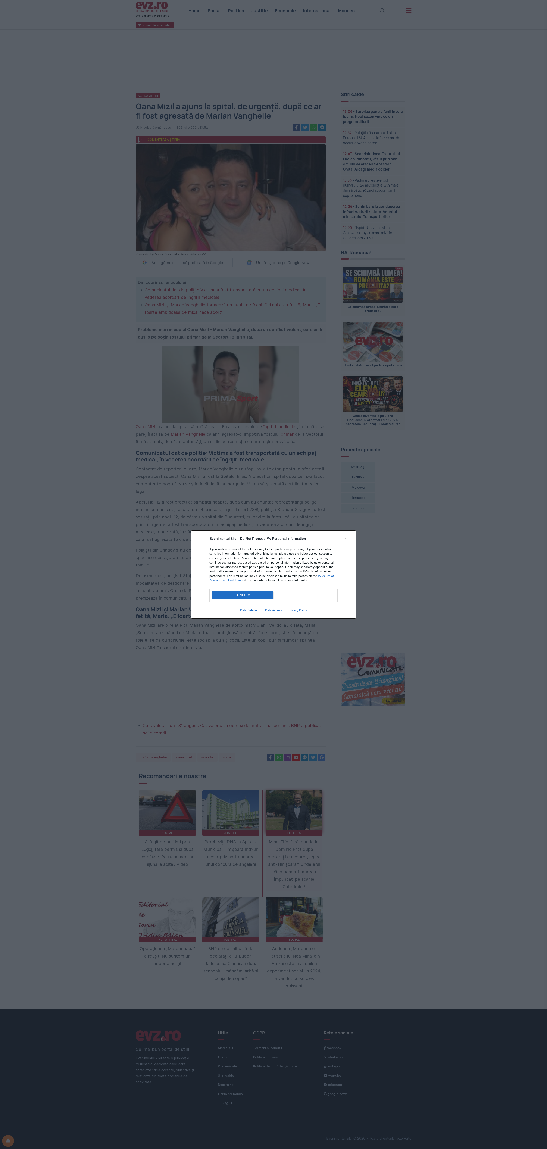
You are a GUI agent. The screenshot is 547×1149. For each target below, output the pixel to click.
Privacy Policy (297, 610)
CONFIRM (243, 595)
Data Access (273, 610)
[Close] (347, 539)
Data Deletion (249, 610)
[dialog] (273, 574)
